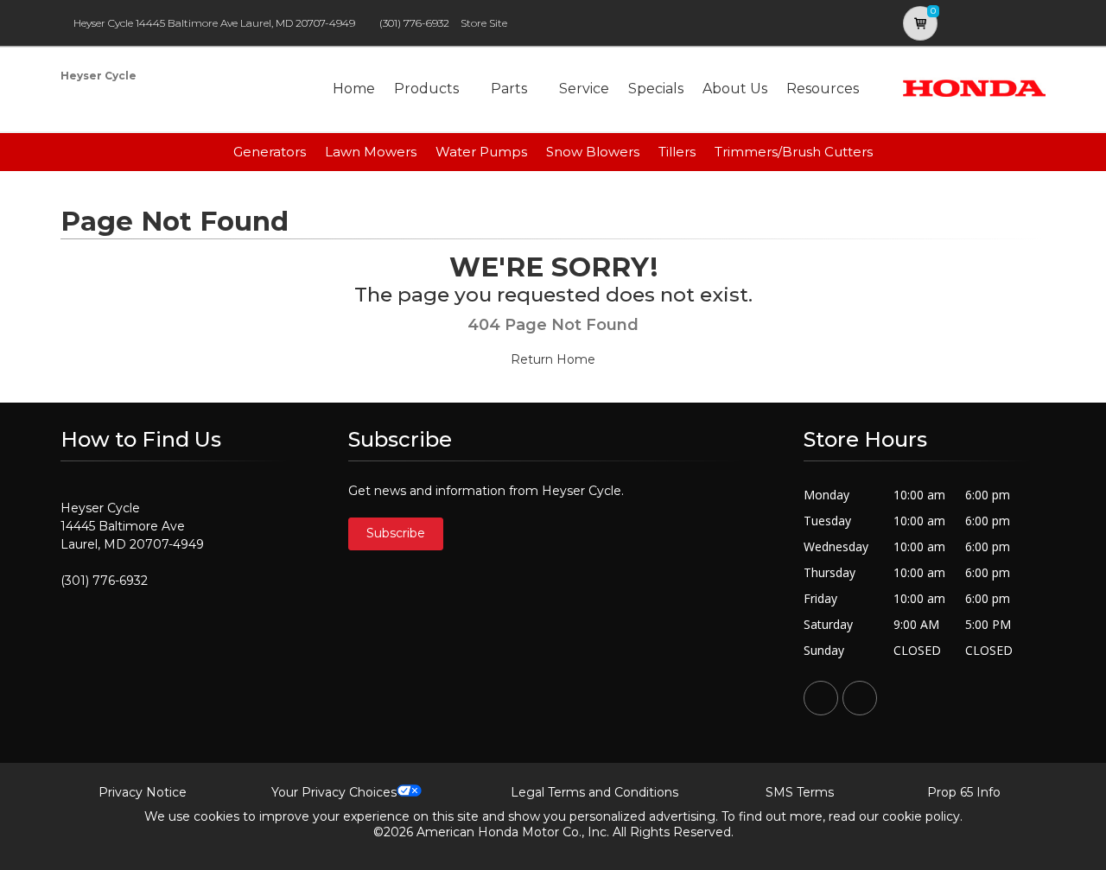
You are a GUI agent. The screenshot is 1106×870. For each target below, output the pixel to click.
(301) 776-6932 (414, 22)
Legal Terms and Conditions (594, 792)
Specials (655, 88)
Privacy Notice (143, 792)
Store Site (484, 22)
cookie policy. (922, 816)
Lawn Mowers (370, 151)
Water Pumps (481, 151)
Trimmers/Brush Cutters (794, 151)
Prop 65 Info (964, 792)
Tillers (677, 151)
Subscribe (395, 533)
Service (584, 88)
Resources (822, 88)
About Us (734, 88)
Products (426, 88)
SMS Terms (800, 792)
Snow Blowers (592, 151)
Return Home (553, 359)
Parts (509, 88)
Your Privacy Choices (334, 792)
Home (354, 88)
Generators (269, 151)
